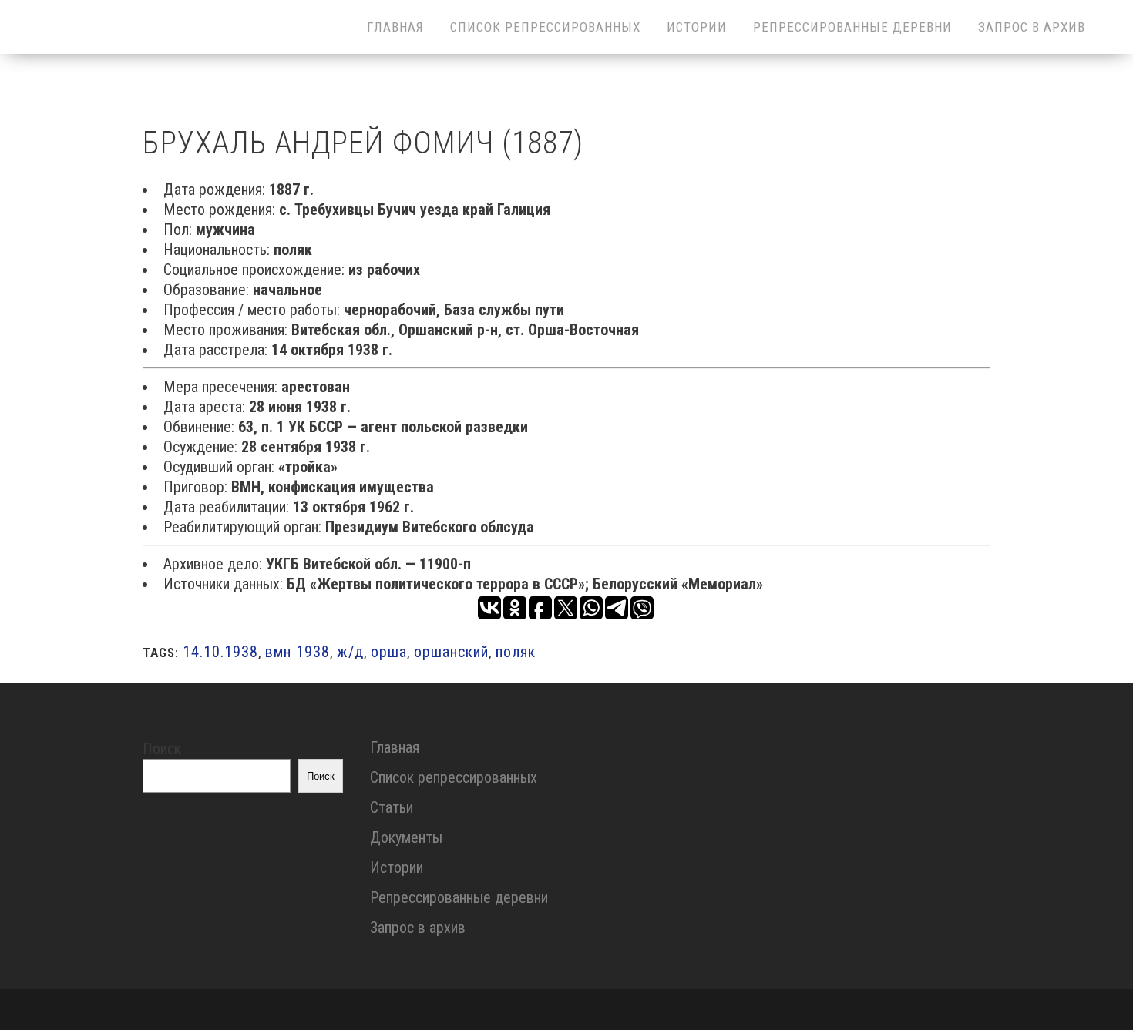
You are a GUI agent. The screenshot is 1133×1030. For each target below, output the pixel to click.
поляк (516, 651)
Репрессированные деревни (459, 897)
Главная (394, 747)
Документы (406, 837)
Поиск (162, 749)
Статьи (391, 807)
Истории (396, 867)
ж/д (350, 651)
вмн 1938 (297, 651)
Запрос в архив (418, 927)
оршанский (451, 651)
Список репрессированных (453, 777)
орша (389, 651)
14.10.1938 (220, 651)
